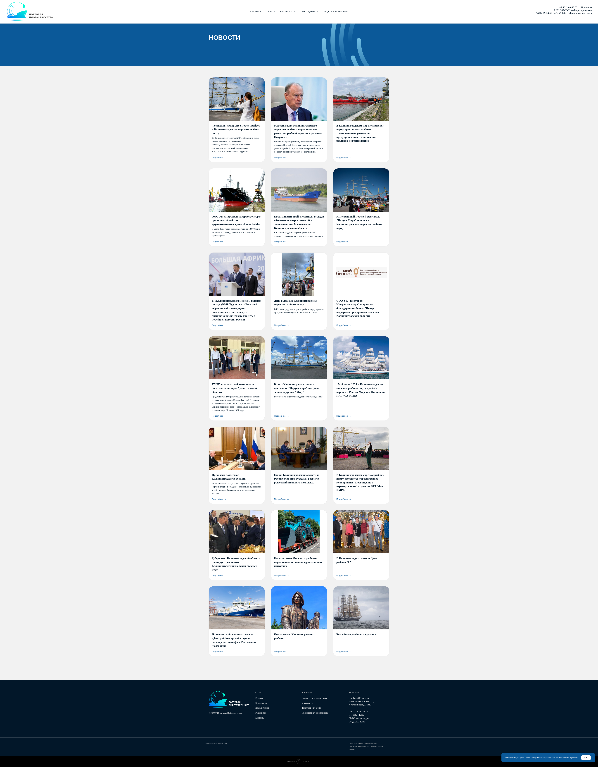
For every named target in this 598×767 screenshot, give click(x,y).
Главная (255, 11)
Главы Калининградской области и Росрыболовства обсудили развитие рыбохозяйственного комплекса (296, 478)
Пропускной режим (311, 708)
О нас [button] (269, 11)
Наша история (262, 708)
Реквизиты (260, 713)
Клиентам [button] (286, 11)
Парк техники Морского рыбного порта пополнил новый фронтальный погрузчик (298, 562)
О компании (261, 703)
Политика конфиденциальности (363, 743)
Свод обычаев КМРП (335, 11)
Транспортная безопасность (315, 713)
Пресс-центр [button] (308, 11)
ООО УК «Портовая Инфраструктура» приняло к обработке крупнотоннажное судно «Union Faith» (236, 220)
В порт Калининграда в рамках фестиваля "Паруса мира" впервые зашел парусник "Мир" (296, 388)
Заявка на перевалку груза (314, 698)
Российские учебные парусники (356, 634)
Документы (307, 703)
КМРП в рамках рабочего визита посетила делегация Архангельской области (234, 388)
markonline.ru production (216, 743)
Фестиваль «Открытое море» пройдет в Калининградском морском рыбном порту (236, 129)
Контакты (259, 718)
